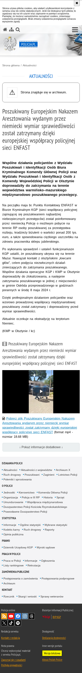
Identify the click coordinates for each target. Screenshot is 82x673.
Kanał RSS (4, 616)
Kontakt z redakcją (10, 638)
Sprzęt (60, 497)
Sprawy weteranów (51, 596)
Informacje (9, 524)
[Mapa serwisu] (11, 29)
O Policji (7, 486)
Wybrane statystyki (55, 524)
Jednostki (9, 492)
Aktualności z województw (36, 469)
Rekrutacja (33, 565)
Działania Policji (12, 463)
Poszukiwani (32, 474)
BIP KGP (57, 617)
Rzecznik (8, 596)
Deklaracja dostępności (54, 638)
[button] (75, 30)
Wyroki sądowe (46, 547)
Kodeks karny (11, 529)
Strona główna (11, 65)
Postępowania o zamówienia (20, 578)
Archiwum (9, 583)
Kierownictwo (27, 492)
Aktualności (29, 65)
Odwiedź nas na (11, 616)
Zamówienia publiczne (15, 572)
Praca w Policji (11, 554)
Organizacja (10, 497)
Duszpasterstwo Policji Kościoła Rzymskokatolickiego (35, 506)
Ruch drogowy (12, 474)
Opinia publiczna (13, 534)
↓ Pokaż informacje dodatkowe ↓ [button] (41, 447)
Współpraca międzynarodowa (45, 502)
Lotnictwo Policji (67, 474)
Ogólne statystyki (30, 524)
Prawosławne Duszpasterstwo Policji (25, 511)
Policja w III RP (31, 497)
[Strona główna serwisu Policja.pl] (5, 29)
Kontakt (7, 590)
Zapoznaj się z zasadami (13, 660)
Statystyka (9, 518)
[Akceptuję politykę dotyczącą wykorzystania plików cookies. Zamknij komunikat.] (77, 3)
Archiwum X (63, 469)
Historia (48, 497)
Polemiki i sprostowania (17, 479)
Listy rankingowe (13, 565)
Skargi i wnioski (27, 596)
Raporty (49, 529)
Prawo (6, 541)
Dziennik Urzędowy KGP (18, 547)
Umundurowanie (13, 502)
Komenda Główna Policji (53, 492)
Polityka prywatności (11, 665)
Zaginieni (48, 474)
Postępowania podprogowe (58, 578)
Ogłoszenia (48, 560)
